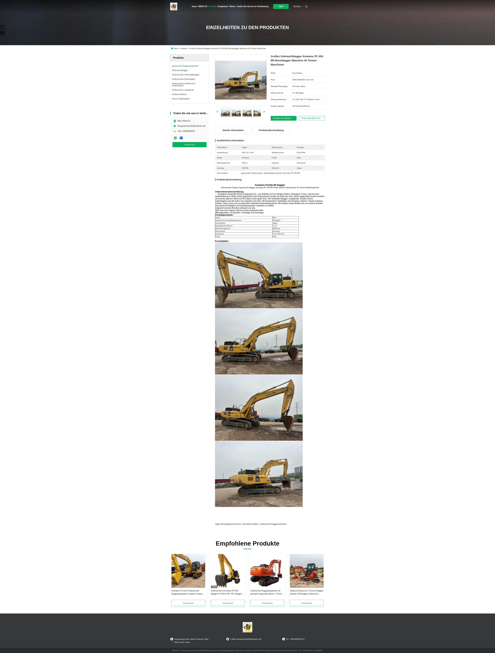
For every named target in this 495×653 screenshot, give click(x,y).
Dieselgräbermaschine (230, 524)
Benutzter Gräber (250, 524)
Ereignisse (223, 6)
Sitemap (175, 650)
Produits (212, 6)
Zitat (281, 6)
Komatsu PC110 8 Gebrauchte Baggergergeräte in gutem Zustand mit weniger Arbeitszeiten (187, 592)
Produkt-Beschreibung (271, 130)
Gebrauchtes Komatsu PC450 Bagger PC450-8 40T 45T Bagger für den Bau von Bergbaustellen (228, 592)
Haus (194, 6)
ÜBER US (202, 6)
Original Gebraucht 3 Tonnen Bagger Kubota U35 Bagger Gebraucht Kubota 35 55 (306, 592)
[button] (174, 577)
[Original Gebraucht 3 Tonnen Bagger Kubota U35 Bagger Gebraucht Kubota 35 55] (307, 571)
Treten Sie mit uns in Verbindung (253, 6)
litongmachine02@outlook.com (191, 126)
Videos (232, 6)
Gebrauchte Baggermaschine (273, 524)
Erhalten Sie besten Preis (284, 118)
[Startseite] (174, 6)
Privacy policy (186, 650)
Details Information (233, 130)
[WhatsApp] (175, 138)
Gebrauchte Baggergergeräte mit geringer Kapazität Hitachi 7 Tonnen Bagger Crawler (266, 592)
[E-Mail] (181, 138)
